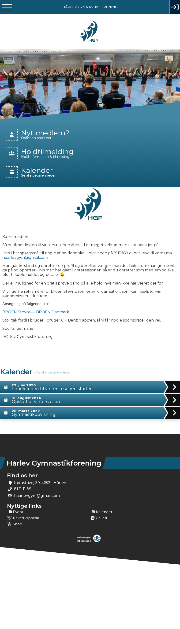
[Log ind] (174, 7)
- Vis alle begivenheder (52, 372)
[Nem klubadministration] (90, 541)
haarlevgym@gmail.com (25, 257)
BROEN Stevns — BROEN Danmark (35, 312)
